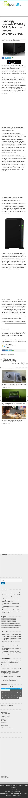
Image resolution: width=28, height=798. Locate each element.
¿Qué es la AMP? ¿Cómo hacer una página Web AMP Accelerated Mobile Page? (9, 360)
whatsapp (12, 58)
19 (2, 695)
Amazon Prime (4, 776)
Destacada (13, 619)
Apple (8, 619)
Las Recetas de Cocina (5, 713)
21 (8, 695)
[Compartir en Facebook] (3, 58)
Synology (11, 354)
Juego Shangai (4, 722)
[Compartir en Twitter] (6, 58)
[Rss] (10, 789)
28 (8, 697)
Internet (9, 621)
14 (8, 694)
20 (5, 695)
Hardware (17, 40)
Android (3, 619)
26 (2, 697)
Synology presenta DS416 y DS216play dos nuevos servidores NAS (14, 341)
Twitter (25, 793)
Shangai (19, 791)
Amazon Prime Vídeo (5, 777)
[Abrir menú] (1, 4)
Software (10, 627)
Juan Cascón (15, 785)
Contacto (19, 795)
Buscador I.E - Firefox (5, 715)
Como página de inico (5, 716)
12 (2, 694)
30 (14, 697)
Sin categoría (17, 625)
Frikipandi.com (9, 785)
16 (14, 694)
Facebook (9, 795)
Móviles (17, 623)
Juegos (14, 621)
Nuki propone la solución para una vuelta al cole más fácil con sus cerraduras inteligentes (14, 385)
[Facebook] (12, 789)
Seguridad (11, 625)
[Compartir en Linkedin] (9, 58)
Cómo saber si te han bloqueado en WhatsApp (11, 594)
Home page (7, 791)
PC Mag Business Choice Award (9, 309)
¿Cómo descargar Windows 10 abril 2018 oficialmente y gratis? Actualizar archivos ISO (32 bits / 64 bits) (11, 611)
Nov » (5, 699)
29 (11, 697)
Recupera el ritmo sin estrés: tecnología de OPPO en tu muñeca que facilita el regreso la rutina (13, 421)
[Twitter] (14, 789)
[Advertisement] (14, 109)
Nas (6, 354)
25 (20, 695)
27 (5, 697)
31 (17, 697)
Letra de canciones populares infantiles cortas (11, 592)
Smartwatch (4, 627)
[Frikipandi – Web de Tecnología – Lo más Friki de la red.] (14, 3)
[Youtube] (16, 789)
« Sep (2, 699)
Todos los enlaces (4, 725)
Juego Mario (3, 720)
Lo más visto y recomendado (8, 623)
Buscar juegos (4, 712)
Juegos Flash (3, 719)
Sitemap (14, 795)
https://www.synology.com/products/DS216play (15, 323)
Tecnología (16, 627)
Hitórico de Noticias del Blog (6, 727)
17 (17, 694)
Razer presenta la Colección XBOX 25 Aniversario (13, 403)
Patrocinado (4, 625)
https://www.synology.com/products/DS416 (11, 318)
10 (17, 692)
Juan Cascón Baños (7, 39)
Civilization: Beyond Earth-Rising (18, 363)
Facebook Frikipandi (5, 717)
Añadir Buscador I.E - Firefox (17, 793)
